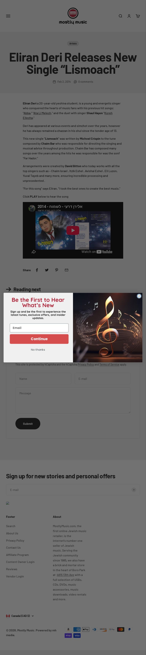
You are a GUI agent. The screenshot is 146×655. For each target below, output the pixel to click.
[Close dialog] (139, 296)
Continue (39, 338)
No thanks (38, 349)
